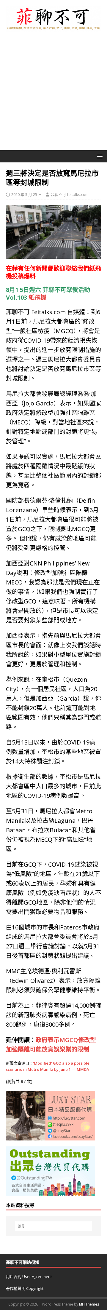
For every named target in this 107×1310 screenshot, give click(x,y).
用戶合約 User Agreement (29, 1276)
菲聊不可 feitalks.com (70, 194)
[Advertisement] (53, 94)
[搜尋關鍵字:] (53, 1226)
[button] (99, 156)
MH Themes (89, 1304)
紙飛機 (37, 297)
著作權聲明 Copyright (24, 1288)
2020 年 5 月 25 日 (26, 194)
